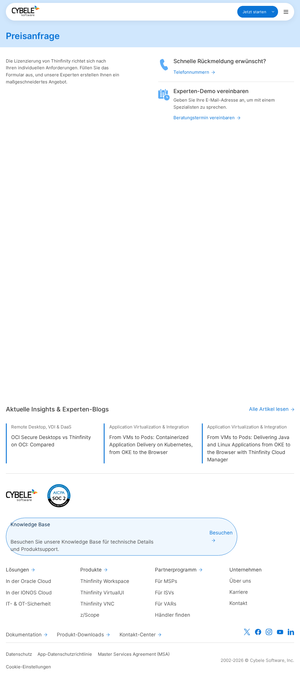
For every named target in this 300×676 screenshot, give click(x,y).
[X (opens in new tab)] (247, 632)
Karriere (238, 592)
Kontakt (238, 603)
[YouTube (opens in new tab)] (280, 632)
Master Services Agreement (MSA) (134, 654)
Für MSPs (166, 581)
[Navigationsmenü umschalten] (286, 12)
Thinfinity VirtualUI (102, 592)
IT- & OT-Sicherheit (28, 604)
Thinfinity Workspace (104, 581)
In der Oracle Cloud (28, 581)
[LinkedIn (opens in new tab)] (291, 632)
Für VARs (165, 604)
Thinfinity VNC (97, 604)
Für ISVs (164, 592)
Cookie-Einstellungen (28, 667)
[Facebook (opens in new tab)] (258, 632)
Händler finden (172, 615)
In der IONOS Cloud (29, 592)
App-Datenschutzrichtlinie (65, 654)
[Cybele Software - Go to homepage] (26, 11)
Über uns (240, 581)
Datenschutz (19, 654)
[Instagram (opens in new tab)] (269, 632)
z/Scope (89, 615)
